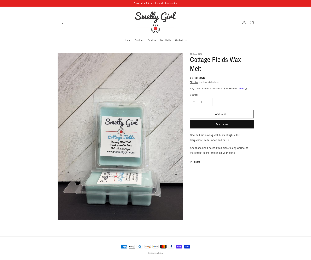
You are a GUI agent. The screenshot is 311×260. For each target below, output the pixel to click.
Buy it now (222, 124)
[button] (61, 22)
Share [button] (197, 161)
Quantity (194, 94)
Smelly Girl (159, 253)
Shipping (194, 81)
